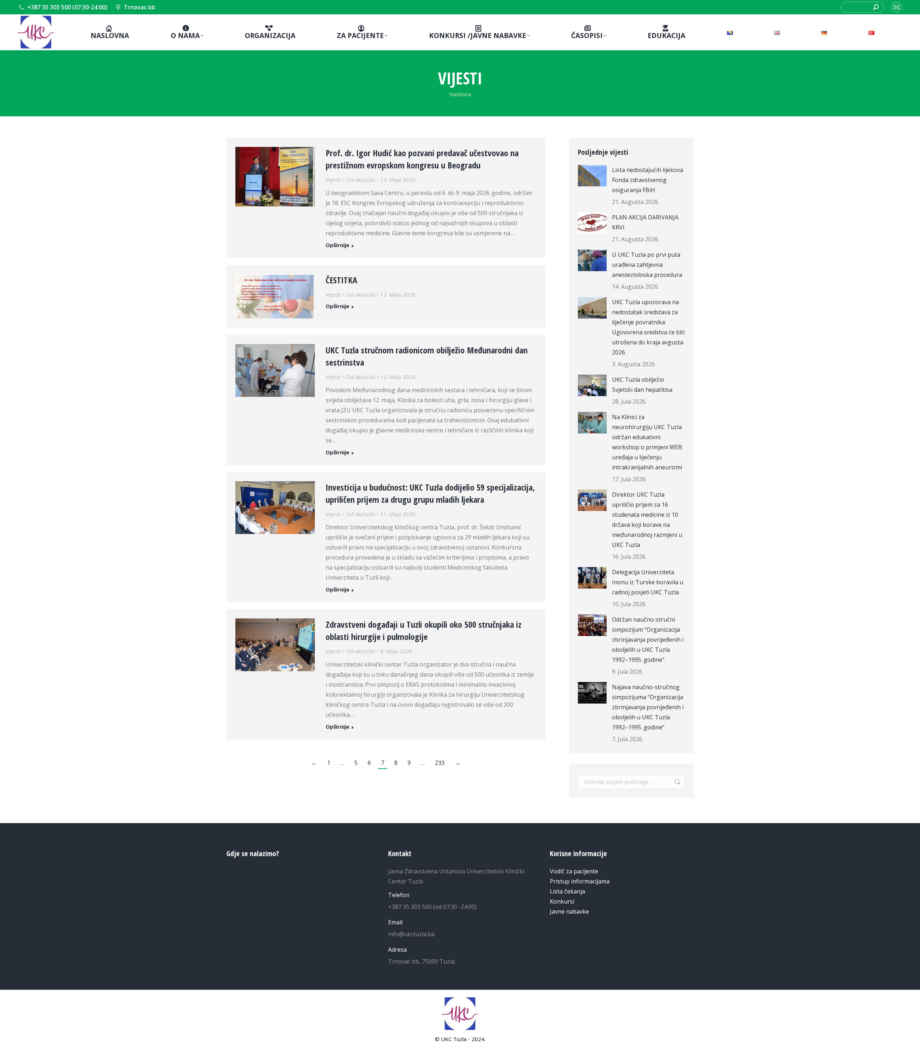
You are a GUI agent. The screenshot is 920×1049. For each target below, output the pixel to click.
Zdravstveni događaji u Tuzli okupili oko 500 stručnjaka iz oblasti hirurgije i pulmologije (423, 630)
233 (440, 763)
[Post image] (592, 175)
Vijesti (333, 179)
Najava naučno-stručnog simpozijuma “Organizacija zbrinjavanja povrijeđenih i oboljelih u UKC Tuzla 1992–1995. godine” (648, 707)
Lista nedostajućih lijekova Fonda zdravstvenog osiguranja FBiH (647, 180)
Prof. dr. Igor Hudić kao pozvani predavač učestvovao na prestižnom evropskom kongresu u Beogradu (422, 159)
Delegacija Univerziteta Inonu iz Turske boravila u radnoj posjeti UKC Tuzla (647, 582)
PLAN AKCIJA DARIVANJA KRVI (645, 222)
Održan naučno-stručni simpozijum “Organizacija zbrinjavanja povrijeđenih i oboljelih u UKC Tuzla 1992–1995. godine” (648, 640)
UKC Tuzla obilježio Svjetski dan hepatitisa (642, 385)
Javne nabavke (569, 911)
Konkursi (562, 901)
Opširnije (337, 245)
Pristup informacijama (580, 881)
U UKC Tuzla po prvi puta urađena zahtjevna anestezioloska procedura (647, 265)
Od (360, 179)
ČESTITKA (341, 280)
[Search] (876, 7)
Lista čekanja (567, 891)
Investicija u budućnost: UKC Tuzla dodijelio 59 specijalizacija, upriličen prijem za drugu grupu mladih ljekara (430, 493)
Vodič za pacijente (574, 871)
